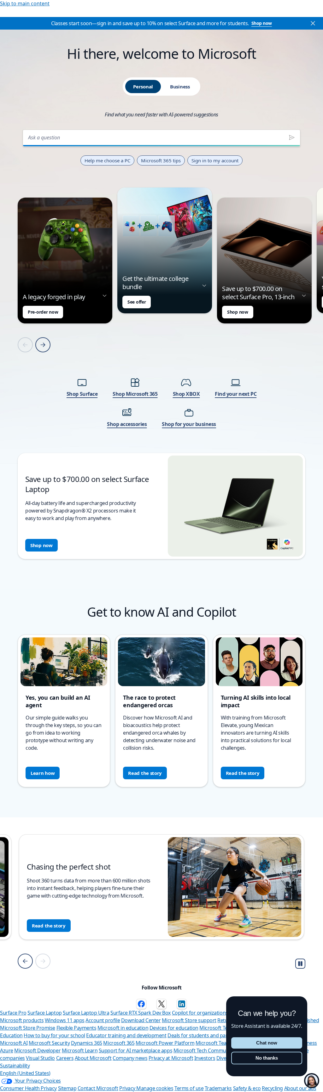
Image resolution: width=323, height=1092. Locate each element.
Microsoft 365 (118, 1042)
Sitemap (67, 1088)
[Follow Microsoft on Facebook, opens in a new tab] (141, 1004)
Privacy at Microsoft (171, 1058)
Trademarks (218, 1088)
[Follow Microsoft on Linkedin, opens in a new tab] (182, 1004)
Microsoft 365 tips (161, 160)
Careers (65, 1058)
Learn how (43, 773)
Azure (6, 1050)
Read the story (145, 773)
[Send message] (292, 137)
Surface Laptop (44, 1012)
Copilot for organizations (200, 1012)
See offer (136, 302)
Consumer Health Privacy (28, 1088)
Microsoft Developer (37, 1050)
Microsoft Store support (189, 1020)
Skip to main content (25, 3)
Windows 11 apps (65, 1020)
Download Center (141, 1020)
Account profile (102, 1020)
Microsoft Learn (80, 1050)
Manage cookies (154, 1088)
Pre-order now (43, 312)
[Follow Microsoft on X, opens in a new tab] (161, 1004)
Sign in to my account (214, 160)
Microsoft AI (13, 1042)
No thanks (266, 1058)
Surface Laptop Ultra (86, 1012)
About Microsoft (93, 1058)
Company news (130, 1058)
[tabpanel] (161, 342)
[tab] (143, 86)
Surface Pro (13, 1012)
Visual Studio (40, 1058)
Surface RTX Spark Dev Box (140, 1012)
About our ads (300, 1088)
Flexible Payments (76, 1027)
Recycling (272, 1088)
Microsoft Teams (214, 1042)
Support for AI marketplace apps (135, 1050)
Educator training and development (126, 1035)
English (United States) (25, 1073)
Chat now (266, 1042)
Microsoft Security (49, 1042)
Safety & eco (247, 1088)
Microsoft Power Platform (165, 1042)
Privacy (127, 1088)
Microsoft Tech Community (203, 1050)
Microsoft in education (122, 1027)
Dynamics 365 (86, 1042)
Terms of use (188, 1088)
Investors (204, 1058)
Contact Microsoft (98, 1088)
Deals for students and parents (202, 1035)
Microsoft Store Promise (27, 1027)
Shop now (261, 23)
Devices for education (174, 1027)
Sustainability (15, 1065)
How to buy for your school (54, 1035)
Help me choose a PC (107, 160)
